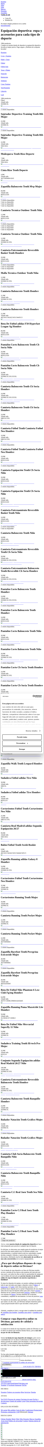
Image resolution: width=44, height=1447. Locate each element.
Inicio (3, 25)
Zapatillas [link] (38, 1419)
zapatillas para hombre (10, 1312)
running (37, 1291)
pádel (12, 1287)
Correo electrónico (26, 1360)
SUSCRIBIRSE (6, 1364)
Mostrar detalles (32, 731)
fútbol (36, 1285)
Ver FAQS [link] (4, 1399)
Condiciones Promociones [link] (33, 1410)
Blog (22, 1392)
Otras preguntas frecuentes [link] (34, 1401)
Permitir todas (22, 737)
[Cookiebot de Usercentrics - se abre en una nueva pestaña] (33, 696)
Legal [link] (23, 1401)
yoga (41, 1296)
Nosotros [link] (4, 1392)
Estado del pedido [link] (15, 1401)
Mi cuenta (4, 1410)
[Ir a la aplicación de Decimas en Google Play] (10, 1376)
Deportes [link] (26, 1419)
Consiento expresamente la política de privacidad (18, 1362)
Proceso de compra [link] (14, 1399)
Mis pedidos (12, 1410)
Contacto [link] (4, 1403)
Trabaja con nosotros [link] (13, 1392)
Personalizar (20, 743)
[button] (22, 100)
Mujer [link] (14, 1419)
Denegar (22, 749)
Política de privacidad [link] (15, 1421)
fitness (13, 1294)
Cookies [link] (25, 1421)
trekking (27, 1292)
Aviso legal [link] (4, 1421)
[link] (12, 1366)
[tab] (24, 18)
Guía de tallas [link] (20, 1410)
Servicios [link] (27, 1392)
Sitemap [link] (30, 1412)
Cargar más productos (8, 1240)
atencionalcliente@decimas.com (17, 1383)
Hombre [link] (8, 1419)
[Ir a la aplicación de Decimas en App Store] (30, 1376)
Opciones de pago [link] (26, 1399)
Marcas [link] (31, 1419)
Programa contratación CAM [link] (10, 1412)
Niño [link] (17, 1419)
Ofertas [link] (3, 1419)
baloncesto (4, 1287)
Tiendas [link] (33, 1392)
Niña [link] (21, 1419)
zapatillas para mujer (24, 1312)
